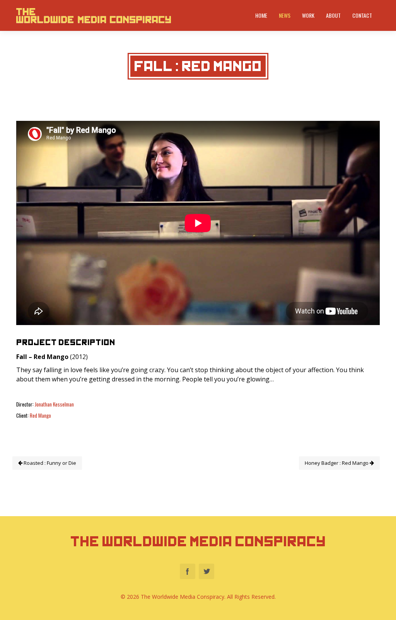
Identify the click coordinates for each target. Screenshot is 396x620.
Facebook (187, 571)
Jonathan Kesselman (54, 404)
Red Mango (40, 415)
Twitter (206, 571)
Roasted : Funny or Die (49, 462)
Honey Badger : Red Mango (337, 462)
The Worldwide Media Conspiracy (198, 541)
